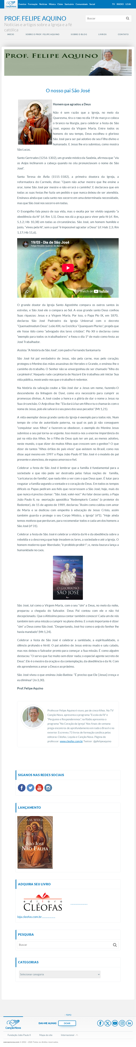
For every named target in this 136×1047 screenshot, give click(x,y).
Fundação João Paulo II (19, 1035)
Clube (60, 4)
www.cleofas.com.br (71, 741)
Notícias (43, 4)
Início (10, 34)
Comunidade (82, 4)
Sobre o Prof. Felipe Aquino (43, 34)
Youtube (115, 1023)
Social (92, 4)
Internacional (67, 1035)
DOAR (67, 1023)
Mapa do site (45, 1035)
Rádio (120, 4)
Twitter (107, 1023)
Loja (128, 4)
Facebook (100, 1023)
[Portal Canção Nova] (11, 4)
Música (52, 4)
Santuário (69, 4)
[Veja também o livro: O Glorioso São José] (68, 578)
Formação (33, 4)
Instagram (122, 1023)
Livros (102, 34)
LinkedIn (129, 1023)
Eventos (22, 4)
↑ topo (68, 1015)
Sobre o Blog (79, 34)
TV (113, 4)
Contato (123, 34)
